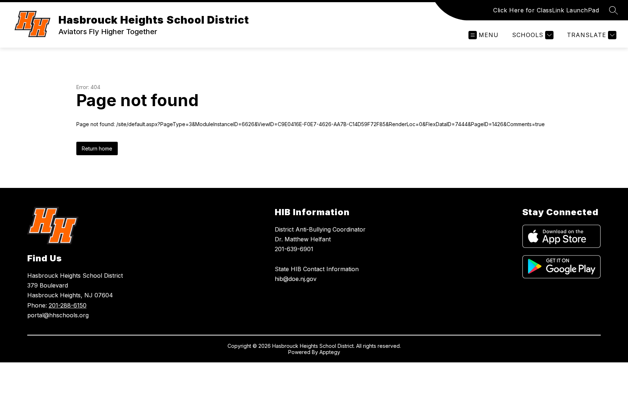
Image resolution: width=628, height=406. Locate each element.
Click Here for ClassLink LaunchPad (546, 10)
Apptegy (329, 352)
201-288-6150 (67, 305)
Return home (97, 148)
